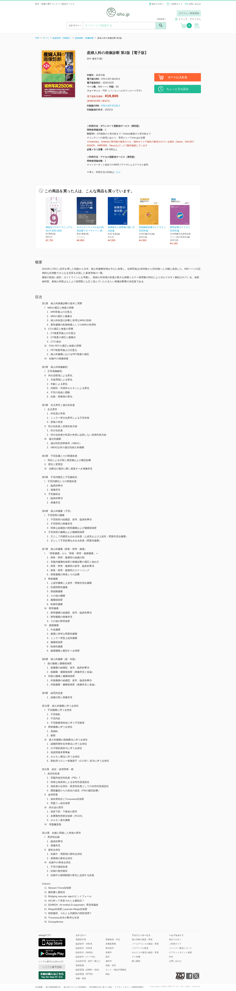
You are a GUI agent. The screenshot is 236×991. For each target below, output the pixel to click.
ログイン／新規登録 (189, 13)
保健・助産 (81, 978)
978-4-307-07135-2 (110, 105)
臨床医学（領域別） (62, 38)
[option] (61, 219)
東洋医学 (110, 948)
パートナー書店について (180, 948)
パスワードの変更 (140, 948)
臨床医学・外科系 (84, 948)
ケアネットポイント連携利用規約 (129, 987)
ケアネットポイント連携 (180, 952)
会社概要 (39, 987)
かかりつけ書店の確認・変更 (145, 952)
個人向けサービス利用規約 (75, 987)
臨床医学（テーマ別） (86, 957)
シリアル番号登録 (52, 967)
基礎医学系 (81, 939)
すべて (46, 38)
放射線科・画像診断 (84, 38)
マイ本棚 (136, 957)
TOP (37, 38)
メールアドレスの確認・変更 (145, 944)
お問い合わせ (194, 4)
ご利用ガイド (176, 4)
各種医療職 (111, 944)
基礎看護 (80, 965)
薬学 (108, 957)
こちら (117, 172)
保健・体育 (111, 965)
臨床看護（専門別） (85, 974)
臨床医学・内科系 (84, 944)
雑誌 (108, 974)
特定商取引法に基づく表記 (100, 987)
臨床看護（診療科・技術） (88, 970)
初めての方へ (158, 4)
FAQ (171, 957)
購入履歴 (136, 961)
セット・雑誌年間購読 (116, 970)
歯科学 (109, 961)
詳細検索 (161, 19)
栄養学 (109, 952)
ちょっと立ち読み (178, 88)
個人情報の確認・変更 (142, 939)
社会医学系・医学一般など (88, 961)
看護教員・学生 (113, 939)
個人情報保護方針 (53, 987)
